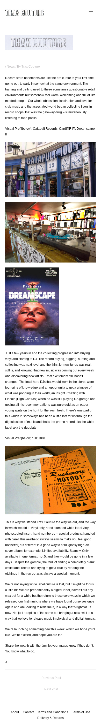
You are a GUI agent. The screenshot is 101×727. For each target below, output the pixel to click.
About (15, 712)
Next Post (51, 689)
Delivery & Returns (50, 718)
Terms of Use (81, 712)
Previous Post (51, 678)
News (11, 66)
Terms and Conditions (52, 712)
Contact (28, 712)
